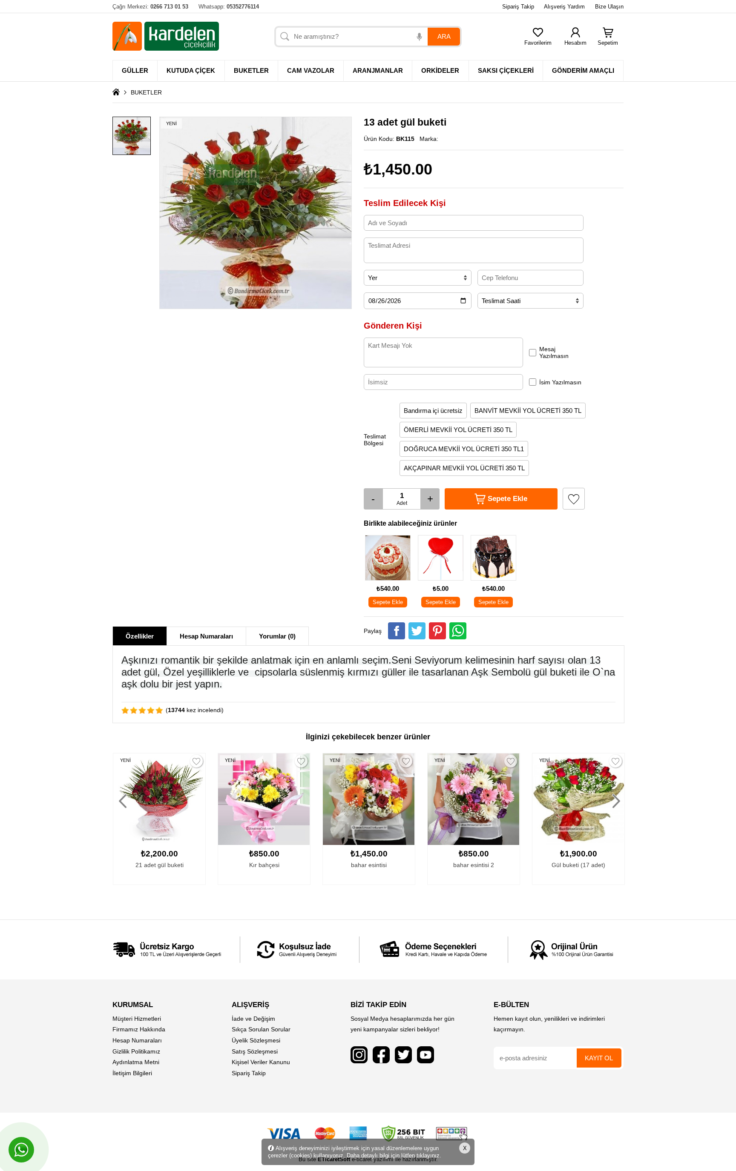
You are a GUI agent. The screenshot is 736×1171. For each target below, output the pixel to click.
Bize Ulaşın (609, 6)
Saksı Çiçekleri (506, 70)
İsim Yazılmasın (560, 382)
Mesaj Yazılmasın (554, 352)
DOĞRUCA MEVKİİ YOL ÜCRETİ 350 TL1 (464, 448)
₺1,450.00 (398, 169)
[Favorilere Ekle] (574, 499)
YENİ (125, 760)
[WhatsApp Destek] (21, 1149)
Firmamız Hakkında (138, 1029)
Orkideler (440, 70)
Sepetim (608, 43)
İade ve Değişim (253, 1018)
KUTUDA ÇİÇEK (191, 70)
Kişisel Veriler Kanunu (261, 1062)
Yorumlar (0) (277, 636)
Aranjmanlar (378, 70)
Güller (135, 70)
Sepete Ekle (388, 602)
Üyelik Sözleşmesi (256, 1040)
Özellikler (140, 636)
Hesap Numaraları (206, 636)
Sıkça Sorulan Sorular (261, 1029)
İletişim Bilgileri (132, 1073)
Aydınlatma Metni (135, 1062)
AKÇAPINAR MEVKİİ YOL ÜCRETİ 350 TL (464, 468)
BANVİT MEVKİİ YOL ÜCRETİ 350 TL (527, 410)
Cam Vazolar (310, 70)
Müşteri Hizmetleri (136, 1018)
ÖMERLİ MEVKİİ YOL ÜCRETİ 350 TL (458, 429)
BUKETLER (146, 92)
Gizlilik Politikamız (136, 1051)
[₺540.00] (388, 580)
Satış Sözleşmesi (255, 1051)
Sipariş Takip (518, 6)
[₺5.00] (440, 580)
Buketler (251, 70)
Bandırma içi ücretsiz (433, 410)
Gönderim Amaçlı (583, 70)
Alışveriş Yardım (564, 6)
